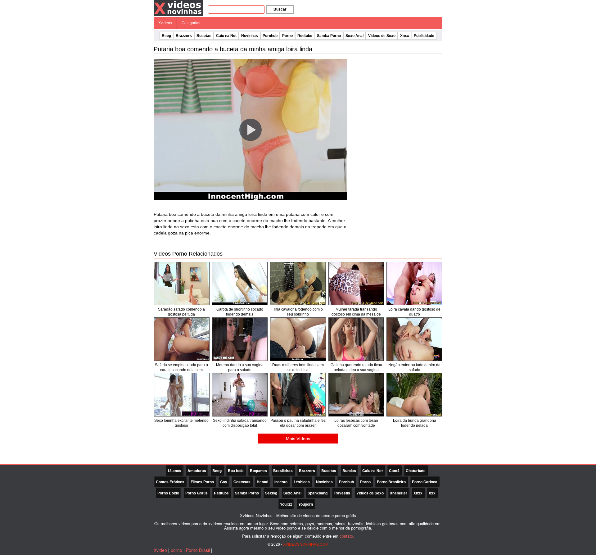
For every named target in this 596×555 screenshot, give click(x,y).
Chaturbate (416, 470)
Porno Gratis (196, 493)
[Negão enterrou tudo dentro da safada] (414, 339)
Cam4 (394, 470)
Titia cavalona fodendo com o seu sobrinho (298, 311)
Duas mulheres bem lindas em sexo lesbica (298, 367)
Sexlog (271, 493)
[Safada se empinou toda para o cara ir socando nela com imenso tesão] (181, 339)
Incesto (280, 481)
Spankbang (317, 493)
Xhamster (398, 493)
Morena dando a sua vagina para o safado (240, 367)
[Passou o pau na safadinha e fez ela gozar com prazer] (298, 394)
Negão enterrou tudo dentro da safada (414, 367)
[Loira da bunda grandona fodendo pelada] (414, 394)
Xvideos (165, 23)
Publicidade (424, 36)
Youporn (305, 504)
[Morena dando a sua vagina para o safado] (240, 339)
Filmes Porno (202, 481)
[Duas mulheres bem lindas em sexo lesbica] (298, 339)
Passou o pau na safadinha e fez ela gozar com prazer (298, 423)
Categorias (191, 23)
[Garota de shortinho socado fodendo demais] (240, 283)
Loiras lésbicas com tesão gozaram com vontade (356, 423)
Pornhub (270, 36)
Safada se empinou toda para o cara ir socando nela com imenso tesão (181, 370)
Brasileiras (283, 470)
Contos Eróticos (170, 481)
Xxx (432, 493)
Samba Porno (329, 36)
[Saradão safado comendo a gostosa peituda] (181, 283)
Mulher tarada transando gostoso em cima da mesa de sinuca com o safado (356, 314)
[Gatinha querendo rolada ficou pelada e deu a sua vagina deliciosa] (356, 339)
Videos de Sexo (381, 36)
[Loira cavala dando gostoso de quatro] (414, 283)
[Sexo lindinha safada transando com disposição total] (240, 394)
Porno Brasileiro (391, 481)
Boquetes (258, 470)
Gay (223, 481)
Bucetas (203, 36)
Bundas (349, 470)
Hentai (262, 481)
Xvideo (160, 550)
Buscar (280, 9)
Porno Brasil (198, 550)
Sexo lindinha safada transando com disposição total (240, 423)
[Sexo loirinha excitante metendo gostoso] (181, 394)
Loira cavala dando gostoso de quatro (414, 311)
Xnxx (404, 36)
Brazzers (184, 36)
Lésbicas (302, 481)
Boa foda (236, 470)
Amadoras (196, 470)
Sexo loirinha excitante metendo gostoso (181, 423)
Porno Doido (168, 493)
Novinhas (249, 36)
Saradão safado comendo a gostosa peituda (181, 311)
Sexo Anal (354, 36)
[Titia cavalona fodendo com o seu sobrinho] (298, 283)
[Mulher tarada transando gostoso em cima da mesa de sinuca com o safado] (356, 283)
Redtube (304, 36)
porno (176, 550)
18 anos (174, 470)
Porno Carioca (424, 481)
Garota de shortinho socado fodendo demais (239, 311)
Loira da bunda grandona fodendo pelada (414, 423)
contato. (347, 536)
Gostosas (242, 481)
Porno (287, 36)
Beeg (166, 36)
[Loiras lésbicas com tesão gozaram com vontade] (356, 394)
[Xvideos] (178, 8)
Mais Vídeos (298, 438)
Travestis (342, 493)
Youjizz (286, 504)
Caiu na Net (226, 36)
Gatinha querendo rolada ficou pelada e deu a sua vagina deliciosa (356, 370)
